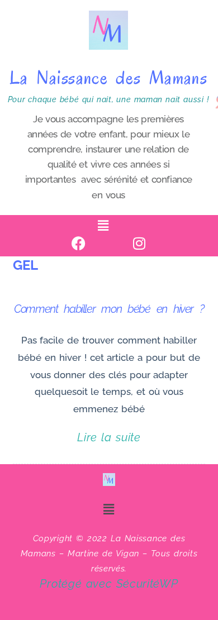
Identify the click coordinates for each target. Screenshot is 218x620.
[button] (103, 225)
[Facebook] (79, 243)
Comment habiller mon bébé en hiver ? (109, 309)
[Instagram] (139, 243)
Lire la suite (109, 436)
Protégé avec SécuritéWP (109, 583)
